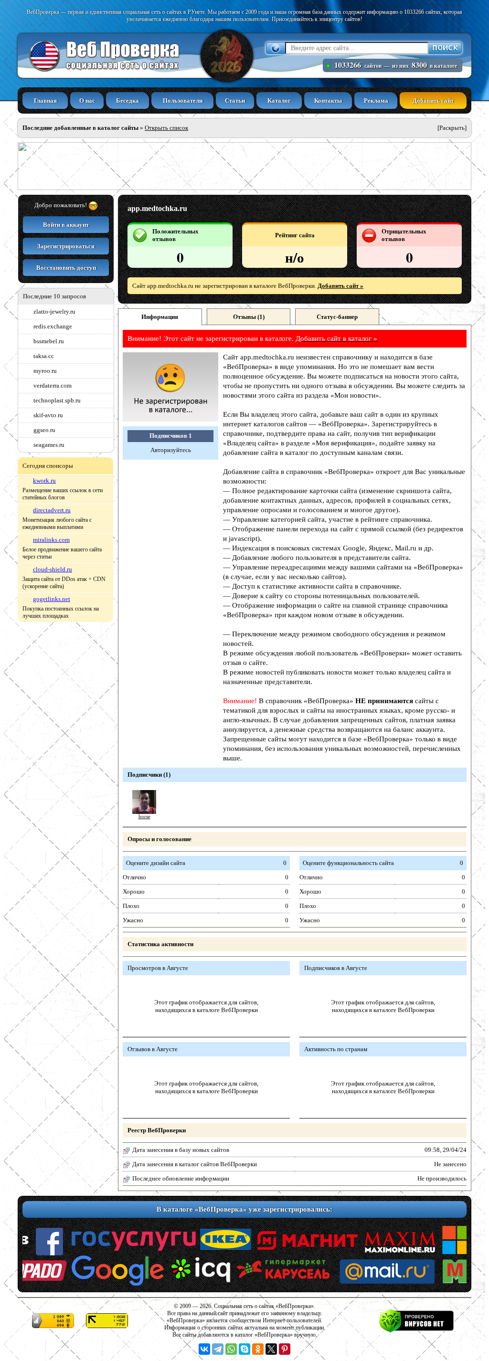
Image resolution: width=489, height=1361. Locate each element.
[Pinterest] (284, 1349)
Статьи (235, 100)
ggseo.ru (44, 429)
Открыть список (166, 127)
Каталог (279, 100)
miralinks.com (51, 539)
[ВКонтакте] (204, 1349)
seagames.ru (48, 444)
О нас (87, 100)
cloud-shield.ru (52, 569)
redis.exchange (52, 326)
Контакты (328, 100)
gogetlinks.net (51, 598)
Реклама (376, 100)
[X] (271, 1349)
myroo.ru (45, 370)
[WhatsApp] (231, 1349)
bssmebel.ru (48, 341)
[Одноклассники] (258, 1349)
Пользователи (182, 100)
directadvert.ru (52, 510)
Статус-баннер (337, 316)
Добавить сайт (433, 100)
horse (144, 816)
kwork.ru (44, 480)
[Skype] (244, 1349)
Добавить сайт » (340, 285)
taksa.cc (43, 355)
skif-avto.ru (48, 415)
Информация (159, 316)
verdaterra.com (52, 385)
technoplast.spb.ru (57, 400)
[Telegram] (217, 1349)
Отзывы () (249, 316)
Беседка (127, 100)
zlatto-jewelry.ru (54, 311)
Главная (45, 100)
